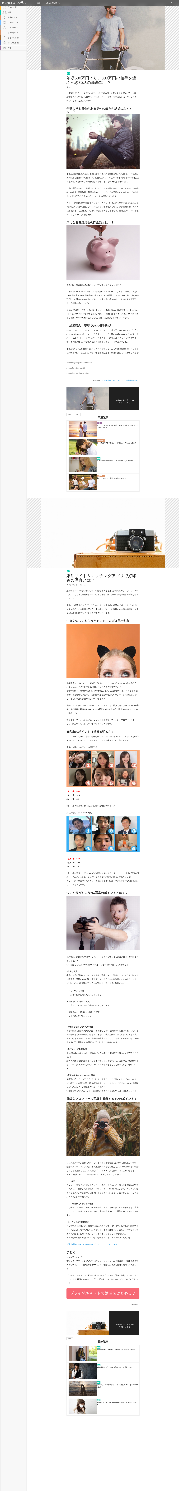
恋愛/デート (101, 440)
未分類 (73, 571)
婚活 (68, 73)
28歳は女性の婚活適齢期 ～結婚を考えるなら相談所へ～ (116, 460)
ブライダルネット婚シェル (77, 585)
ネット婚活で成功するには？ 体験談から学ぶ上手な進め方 (116, 443)
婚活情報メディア (18, 3)
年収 (77, 414)
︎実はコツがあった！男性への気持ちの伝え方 (111, 478)
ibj (69, 87)
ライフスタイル (14, 38)
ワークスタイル (14, 43)
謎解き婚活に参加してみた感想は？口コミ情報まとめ (114, 1367)
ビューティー (13, 33)
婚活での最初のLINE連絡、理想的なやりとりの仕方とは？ (116, 1349)
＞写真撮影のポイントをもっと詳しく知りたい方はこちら (91, 1244)
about (172, 3)
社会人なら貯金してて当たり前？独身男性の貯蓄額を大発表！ (119, 380)
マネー (99, 423)
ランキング (12, 7)
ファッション (13, 28)
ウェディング (13, 22)
